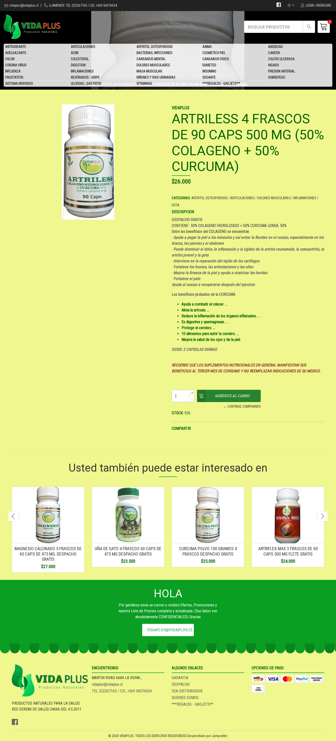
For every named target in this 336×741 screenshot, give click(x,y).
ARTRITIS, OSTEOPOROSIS (155, 47)
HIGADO (273, 65)
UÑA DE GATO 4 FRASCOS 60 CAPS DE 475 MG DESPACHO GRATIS (128, 551)
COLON (10, 59)
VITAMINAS (144, 83)
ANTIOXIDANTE (15, 47)
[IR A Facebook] (278, 5)
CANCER (274, 53)
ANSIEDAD (275, 47)
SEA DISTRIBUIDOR (187, 691)
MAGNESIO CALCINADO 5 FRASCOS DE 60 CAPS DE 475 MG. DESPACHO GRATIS (48, 554)
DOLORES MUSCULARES (153, 65)
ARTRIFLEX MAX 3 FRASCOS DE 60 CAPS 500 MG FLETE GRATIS (288, 551)
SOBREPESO (276, 77)
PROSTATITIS (14, 77)
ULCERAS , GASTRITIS (86, 83)
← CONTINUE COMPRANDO (241, 406)
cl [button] (289, 5)
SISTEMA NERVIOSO (19, 83)
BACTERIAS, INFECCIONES (154, 53)
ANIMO (207, 47)
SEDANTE (209, 77)
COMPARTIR (181, 428)
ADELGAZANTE (15, 53)
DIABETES (209, 65)
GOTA (175, 205)
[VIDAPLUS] (86, 27)
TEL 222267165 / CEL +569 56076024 (122, 691)
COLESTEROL (80, 59)
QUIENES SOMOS (185, 697)
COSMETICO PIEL (214, 53)
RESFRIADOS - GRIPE (85, 77)
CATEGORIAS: (181, 198)
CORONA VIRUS (16, 65)
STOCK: (177, 413)
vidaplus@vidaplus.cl (24, 5)
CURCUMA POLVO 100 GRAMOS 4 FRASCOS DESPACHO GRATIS (208, 551)
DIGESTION (78, 65)
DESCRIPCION (183, 212)
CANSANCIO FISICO (215, 59)
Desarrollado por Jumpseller (207, 736)
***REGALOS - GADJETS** (221, 83)
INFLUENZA (13, 71)
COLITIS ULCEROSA (281, 59)
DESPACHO (181, 684)
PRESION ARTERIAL (281, 71)
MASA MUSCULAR (149, 71)
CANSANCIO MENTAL (151, 59)
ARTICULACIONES (83, 47)
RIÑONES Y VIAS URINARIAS (156, 77)
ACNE (75, 53)
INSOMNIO (209, 71)
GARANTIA (180, 677)
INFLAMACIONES (82, 71)
